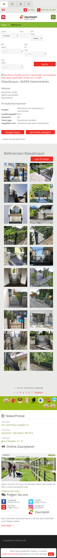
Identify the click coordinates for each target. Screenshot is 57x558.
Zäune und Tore (4, 4)
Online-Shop (28, 4)
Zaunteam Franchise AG (15, 540)
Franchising (20, 4)
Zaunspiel (42, 512)
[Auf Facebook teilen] (28, 139)
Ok (50, 554)
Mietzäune (12, 4)
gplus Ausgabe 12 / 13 (12, 441)
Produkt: (3, 61)
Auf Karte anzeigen (40, 132)
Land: (3, 31)
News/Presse (15, 416)
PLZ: (21, 31)
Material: (26, 47)
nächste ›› (38, 392)
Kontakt (31, 9)
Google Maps (12, 132)
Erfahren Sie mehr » (11, 491)
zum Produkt (42, 159)
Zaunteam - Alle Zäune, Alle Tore (17, 433)
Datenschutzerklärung (12, 554)
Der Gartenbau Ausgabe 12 (14, 424)
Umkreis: (32, 33)
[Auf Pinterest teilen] (32, 139)
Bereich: (3, 45)
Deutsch (3, 9)
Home (3, 25)
